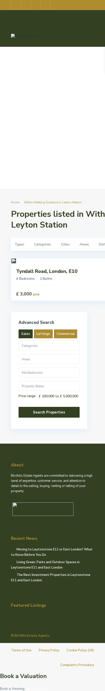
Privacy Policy (49, 650)
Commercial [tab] (66, 333)
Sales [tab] (25, 333)
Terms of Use (21, 650)
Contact (85, 131)
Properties (38, 94)
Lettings (85, 94)
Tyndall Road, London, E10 (46, 271)
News (64, 131)
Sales (63, 94)
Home (29, 57)
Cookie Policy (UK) (80, 650)
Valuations (40, 131)
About (49, 57)
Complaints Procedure (77, 665)
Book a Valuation (23, 676)
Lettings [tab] (43, 333)
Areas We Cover (78, 57)
